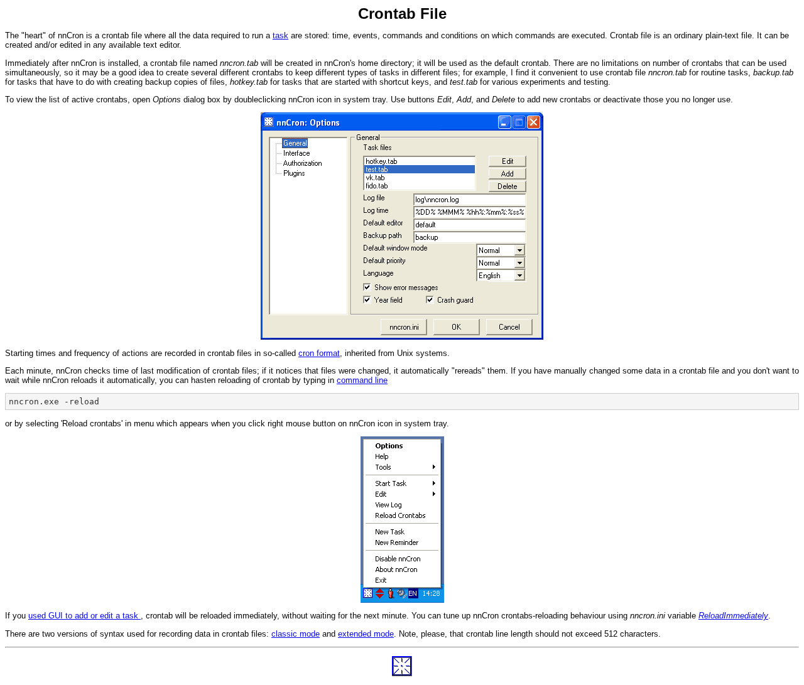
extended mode (366, 634)
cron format (319, 353)
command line (362, 380)
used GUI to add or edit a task (84, 615)
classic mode (295, 634)
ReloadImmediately (733, 615)
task (280, 35)
